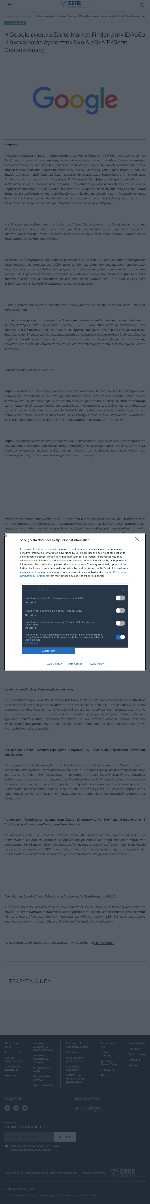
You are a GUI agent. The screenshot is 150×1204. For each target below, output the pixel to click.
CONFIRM (48, 651)
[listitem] (75, 590)
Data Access (75, 663)
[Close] (138, 540)
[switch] (120, 598)
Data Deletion (54, 663)
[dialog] (75, 602)
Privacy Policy (96, 663)
